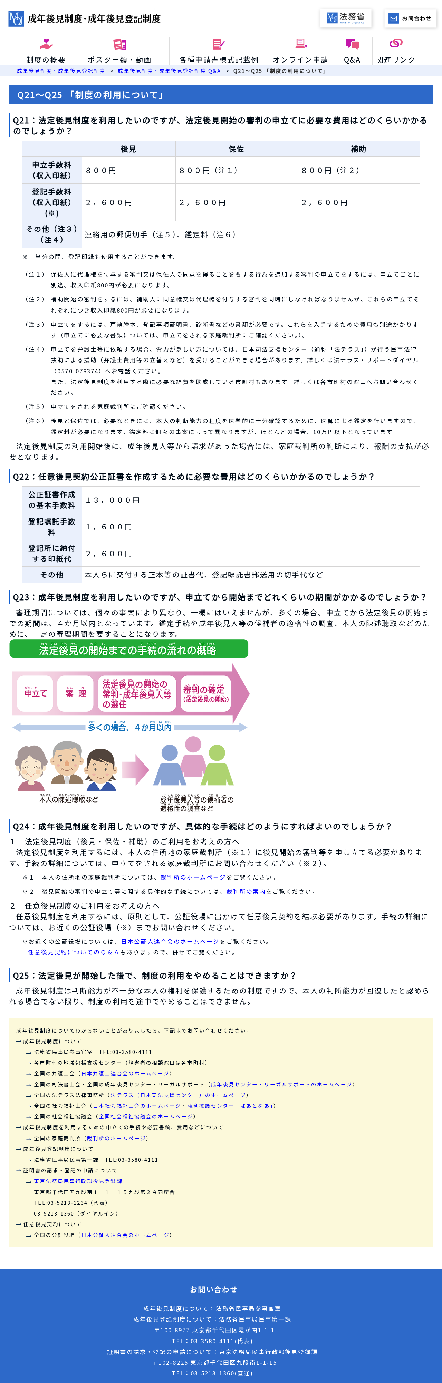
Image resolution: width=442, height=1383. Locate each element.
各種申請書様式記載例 (219, 59)
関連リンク (396, 59)
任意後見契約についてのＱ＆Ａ (74, 952)
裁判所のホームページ (194, 877)
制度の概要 (46, 59)
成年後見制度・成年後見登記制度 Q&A (169, 70)
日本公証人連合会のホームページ (170, 941)
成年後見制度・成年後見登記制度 (61, 70)
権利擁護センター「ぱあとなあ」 (230, 1105)
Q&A (352, 59)
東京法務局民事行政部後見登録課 (78, 1180)
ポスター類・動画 (120, 59)
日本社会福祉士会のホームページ (137, 1105)
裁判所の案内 (246, 891)
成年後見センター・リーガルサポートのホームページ (282, 1084)
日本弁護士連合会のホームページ (125, 1073)
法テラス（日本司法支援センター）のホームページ (178, 1094)
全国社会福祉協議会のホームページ (146, 1116)
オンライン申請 (301, 59)
